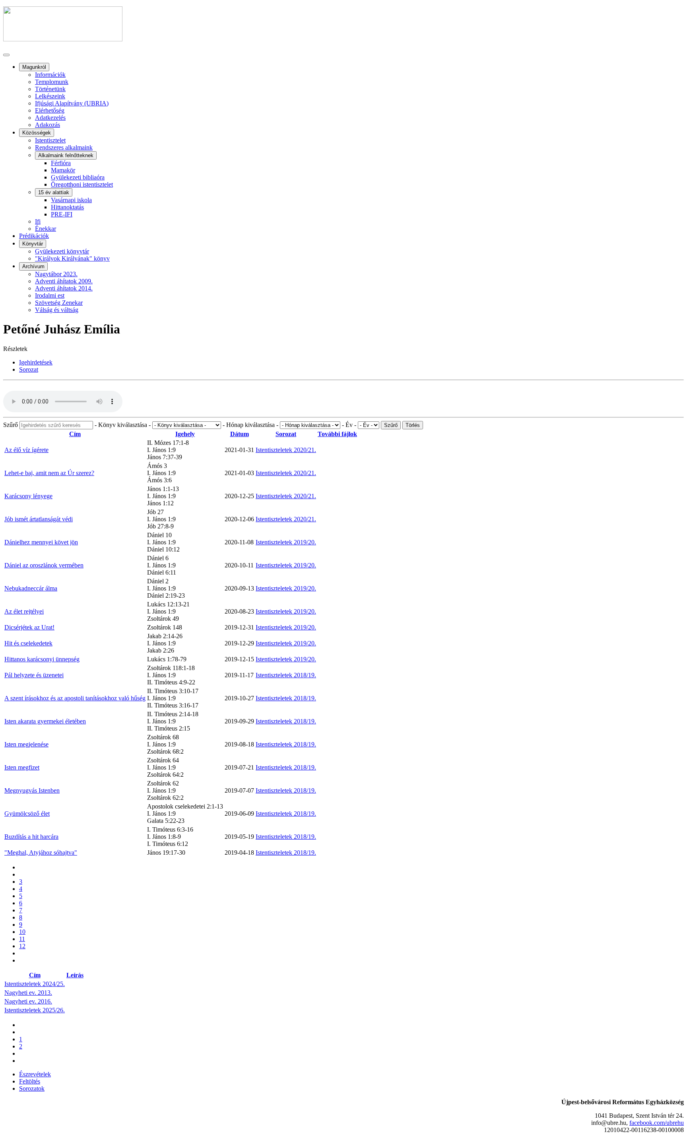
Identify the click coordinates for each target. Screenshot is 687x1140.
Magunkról (34, 67)
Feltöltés (29, 1081)
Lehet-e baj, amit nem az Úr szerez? (49, 473)
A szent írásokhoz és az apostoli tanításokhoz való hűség (75, 698)
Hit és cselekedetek (28, 643)
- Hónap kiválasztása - (251, 424)
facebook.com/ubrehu (656, 1122)
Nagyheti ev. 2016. (28, 1001)
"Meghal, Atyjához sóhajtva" (40, 852)
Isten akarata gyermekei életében (45, 721)
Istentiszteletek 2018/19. (286, 675)
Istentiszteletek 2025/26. (34, 1010)
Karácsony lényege (28, 496)
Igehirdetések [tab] (35, 362)
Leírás (74, 975)
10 (22, 931)
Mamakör (63, 170)
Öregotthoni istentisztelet (82, 184)
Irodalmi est (49, 295)
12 (22, 946)
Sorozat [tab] (28, 369)
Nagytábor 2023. (56, 274)
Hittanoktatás (67, 207)
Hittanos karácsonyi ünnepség (42, 659)
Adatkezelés (50, 117)
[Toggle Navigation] (6, 55)
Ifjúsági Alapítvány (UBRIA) (72, 103)
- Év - (350, 424)
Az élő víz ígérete (26, 449)
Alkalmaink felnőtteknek (65, 155)
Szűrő (11, 424)
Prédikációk (34, 235)
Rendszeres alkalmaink (64, 147)
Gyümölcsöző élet (27, 813)
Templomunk (51, 81)
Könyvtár (32, 244)
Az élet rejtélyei (24, 611)
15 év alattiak (53, 192)
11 (22, 938)
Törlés (413, 425)
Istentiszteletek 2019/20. (286, 542)
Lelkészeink (50, 96)
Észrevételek (35, 1074)
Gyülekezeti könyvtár (62, 251)
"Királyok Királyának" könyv (72, 258)
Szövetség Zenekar (59, 302)
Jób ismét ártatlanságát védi (38, 519)
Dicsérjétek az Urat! (29, 627)
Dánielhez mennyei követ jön (41, 542)
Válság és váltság (56, 309)
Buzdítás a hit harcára (31, 836)
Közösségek (36, 133)
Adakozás (47, 124)
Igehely (185, 434)
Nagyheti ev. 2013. (28, 992)
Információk (50, 74)
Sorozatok (32, 1088)
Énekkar (45, 228)
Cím (75, 434)
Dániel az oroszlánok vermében (43, 565)
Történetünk (50, 89)
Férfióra (61, 163)
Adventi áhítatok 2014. (64, 288)
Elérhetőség (49, 110)
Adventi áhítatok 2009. (64, 281)
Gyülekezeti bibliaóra (78, 177)
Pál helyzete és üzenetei (34, 675)
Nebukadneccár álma (30, 588)
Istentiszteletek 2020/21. (286, 449)
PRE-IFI (61, 214)
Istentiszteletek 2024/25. (34, 983)
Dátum (239, 434)
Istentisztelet (50, 140)
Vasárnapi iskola (71, 200)
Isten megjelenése (26, 744)
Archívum (33, 266)
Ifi (38, 221)
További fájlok (337, 434)
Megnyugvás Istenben (32, 790)
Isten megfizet (21, 767)
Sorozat (286, 434)
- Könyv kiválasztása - (123, 424)
